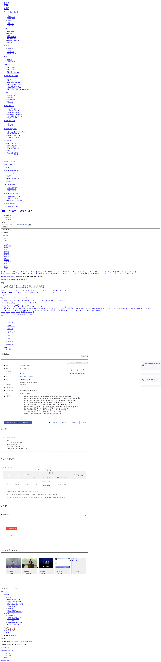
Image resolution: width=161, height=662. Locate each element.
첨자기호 (6, 258)
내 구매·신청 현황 (12, 38)
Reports (9, 181)
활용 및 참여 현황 (12, 154)
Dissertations (10, 177)
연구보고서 (10, 24)
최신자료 (10, 124)
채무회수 (31, 376)
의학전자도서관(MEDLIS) (15, 612)
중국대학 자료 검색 (13, 137)
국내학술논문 (11, 17)
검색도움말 (7, 217)
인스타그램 (7, 655)
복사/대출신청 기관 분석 (14, 116)
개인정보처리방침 (9, 629)
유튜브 (6, 657)
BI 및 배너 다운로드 (13, 73)
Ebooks (9, 175)
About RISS (7, 64)
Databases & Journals (9, 184)
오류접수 (84, 422)
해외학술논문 (11, 18)
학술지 (9, 20)
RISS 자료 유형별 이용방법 (15, 84)
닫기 (2, 315)
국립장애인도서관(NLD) (14, 617)
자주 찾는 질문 (11, 96)
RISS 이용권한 (11, 81)
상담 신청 (10, 97)
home (5, 347)
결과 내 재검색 (7, 229)
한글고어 (6, 244)
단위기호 (6, 263)
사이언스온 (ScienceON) (14, 624)
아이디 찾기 (10, 52)
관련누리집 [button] (7, 597)
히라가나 (6, 239)
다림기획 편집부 (24, 365)
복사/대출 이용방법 (13, 86)
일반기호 (6, 265)
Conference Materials (13, 178)
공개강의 (10, 25)
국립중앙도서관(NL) (13, 619)
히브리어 (6, 251)
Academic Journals (12, 174)
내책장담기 (65, 422)
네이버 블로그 (8, 653)
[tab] (6, 514)
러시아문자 (7, 261)
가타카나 (6, 240)
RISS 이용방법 (11, 67)
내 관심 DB (10, 42)
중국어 (6, 242)
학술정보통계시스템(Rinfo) (15, 601)
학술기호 (6, 254)
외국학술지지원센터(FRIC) (15, 603)
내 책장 (9, 33)
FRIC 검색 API (11, 150)
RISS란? (9, 79)
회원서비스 (7, 45)
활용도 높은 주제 (12, 118)
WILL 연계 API (11, 147)
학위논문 (10, 15)
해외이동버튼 (5, 660)
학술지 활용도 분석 (13, 112)
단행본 (9, 22)
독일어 (6, 249)
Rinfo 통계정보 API (13, 148)
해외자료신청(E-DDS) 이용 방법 (16, 132)
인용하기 (25, 422)
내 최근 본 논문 (11, 35)
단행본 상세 (7, 349)
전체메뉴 (6, 9)
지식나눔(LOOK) (12, 610)
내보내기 (55, 422)
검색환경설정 (11, 61)
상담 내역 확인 (11, 99)
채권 (21, 376)
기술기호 (6, 256)
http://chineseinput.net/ (7, 276)
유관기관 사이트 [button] (9, 613)
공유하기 (74, 422)
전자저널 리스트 (12, 187)
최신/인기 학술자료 (9, 121)
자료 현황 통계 (11, 109)
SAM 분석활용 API (13, 152)
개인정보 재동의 (9, 631)
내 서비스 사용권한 (13, 40)
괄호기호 (6, 253)
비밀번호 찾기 (11, 53)
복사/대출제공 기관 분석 (14, 114)
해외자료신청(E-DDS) (10, 129)
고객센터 (6, 7)
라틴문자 (6, 260)
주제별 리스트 (11, 190)
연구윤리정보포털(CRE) (14, 622)
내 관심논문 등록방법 (13, 82)
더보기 (85, 435)
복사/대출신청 (11, 422)
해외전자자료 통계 (9, 203)
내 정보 (9, 60)
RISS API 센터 (8, 140)
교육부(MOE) (11, 615)
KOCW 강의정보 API (13, 145)
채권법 (25, 376)
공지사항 (6, 167)
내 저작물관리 (11, 37)
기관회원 (10, 608)
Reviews (9, 180)
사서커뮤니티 (11, 606)
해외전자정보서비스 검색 (11, 170)
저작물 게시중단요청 (10, 635)
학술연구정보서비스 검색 (11, 12)
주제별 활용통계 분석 (13, 111)
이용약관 (6, 627)
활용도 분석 (6, 514)
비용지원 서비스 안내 (13, 133)
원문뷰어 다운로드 (9, 161)
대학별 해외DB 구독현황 (14, 200)
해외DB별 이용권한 (13, 198)
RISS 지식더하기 (12, 69)
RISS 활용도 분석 (9, 106)
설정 (5, 56)
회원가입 (6, 2)
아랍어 (6, 268)
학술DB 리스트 (11, 189)
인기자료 (10, 126)
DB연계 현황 (11, 71)
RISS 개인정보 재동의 (10, 164)
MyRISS (6, 5)
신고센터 (10, 103)
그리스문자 (7, 246)
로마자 (6, 267)
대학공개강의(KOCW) (13, 599)
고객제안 (10, 101)
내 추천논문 (10, 31)
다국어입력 (7, 219)
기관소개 (6, 632)
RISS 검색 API (11, 143)
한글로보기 (85, 356)
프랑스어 (6, 247)
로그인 (6, 4)
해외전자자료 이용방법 (14, 88)
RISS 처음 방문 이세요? (11, 76)
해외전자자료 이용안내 (11, 193)
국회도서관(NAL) (12, 620)
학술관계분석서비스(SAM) (15, 605)
